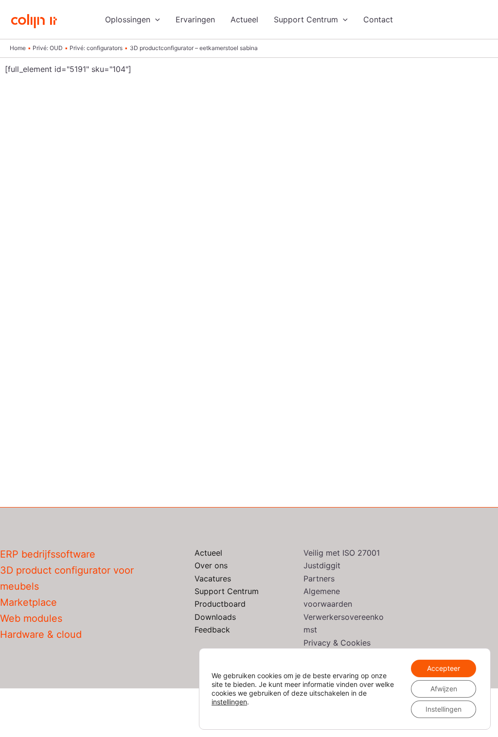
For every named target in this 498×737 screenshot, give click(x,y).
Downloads (215, 617)
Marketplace (28, 602)
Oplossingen (127, 19)
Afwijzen (443, 688)
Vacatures (213, 578)
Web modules (31, 618)
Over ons (211, 565)
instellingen (229, 702)
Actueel (244, 19)
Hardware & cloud (41, 634)
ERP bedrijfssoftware (47, 554)
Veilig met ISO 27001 (341, 553)
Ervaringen (195, 19)
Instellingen (444, 709)
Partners (319, 578)
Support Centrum (306, 19)
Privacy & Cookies (337, 643)
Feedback (212, 629)
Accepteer (443, 668)
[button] (155, 19)
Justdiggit (321, 565)
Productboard (220, 604)
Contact (378, 19)
